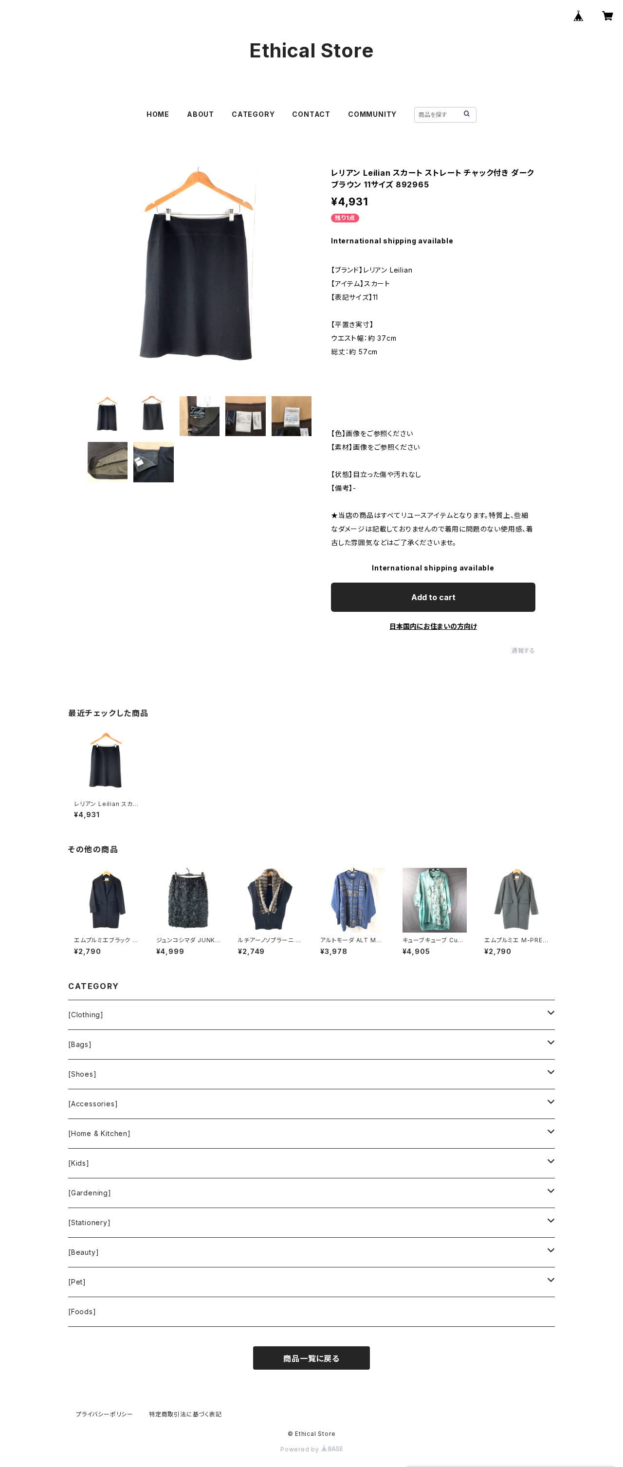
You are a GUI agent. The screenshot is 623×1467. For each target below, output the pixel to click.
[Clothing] (86, 1014)
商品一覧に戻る (311, 1358)
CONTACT (311, 114)
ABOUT (200, 114)
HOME (158, 114)
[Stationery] (89, 1222)
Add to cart (433, 597)
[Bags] (80, 1044)
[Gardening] (89, 1193)
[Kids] (79, 1163)
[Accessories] (93, 1104)
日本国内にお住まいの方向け (433, 626)
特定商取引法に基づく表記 (185, 1414)
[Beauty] (83, 1252)
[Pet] (77, 1282)
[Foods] (82, 1311)
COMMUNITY (372, 114)
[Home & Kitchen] (99, 1133)
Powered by (300, 1449)
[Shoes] (82, 1074)
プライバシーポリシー (104, 1414)
